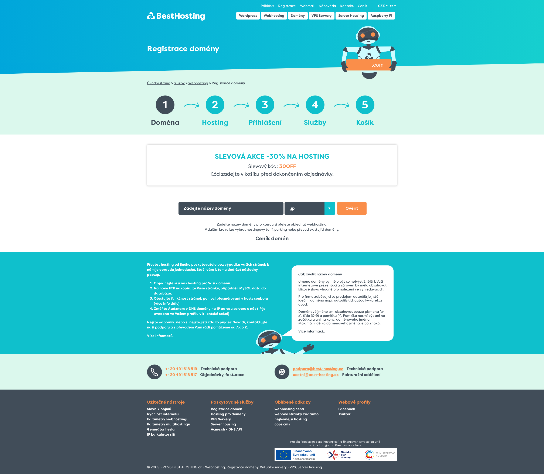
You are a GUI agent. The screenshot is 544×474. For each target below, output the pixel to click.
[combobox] (309, 208)
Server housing (223, 424)
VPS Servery (322, 16)
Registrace (287, 6)
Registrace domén (226, 409)
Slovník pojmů (159, 409)
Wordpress (248, 16)
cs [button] (391, 6)
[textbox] (310, 208)
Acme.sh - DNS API (226, 429)
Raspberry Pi (381, 16)
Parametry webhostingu (167, 419)
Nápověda (327, 6)
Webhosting (274, 16)
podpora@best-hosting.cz (318, 368)
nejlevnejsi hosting (291, 419)
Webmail (307, 6)
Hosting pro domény (228, 414)
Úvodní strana (158, 83)
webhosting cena (289, 409)
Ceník (362, 6)
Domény (298, 16)
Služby (179, 83)
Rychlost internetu (163, 414)
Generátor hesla (161, 429)
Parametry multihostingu (168, 424)
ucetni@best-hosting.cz (316, 374)
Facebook (346, 409)
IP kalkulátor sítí (161, 434)
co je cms (282, 424)
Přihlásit (267, 6)
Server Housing (351, 16)
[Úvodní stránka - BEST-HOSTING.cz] (176, 16)
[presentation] (329, 208)
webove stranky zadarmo (297, 414)
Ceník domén (272, 238)
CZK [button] (381, 6)
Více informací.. (160, 336)
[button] (352, 208)
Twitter (344, 414)
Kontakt (347, 6)
